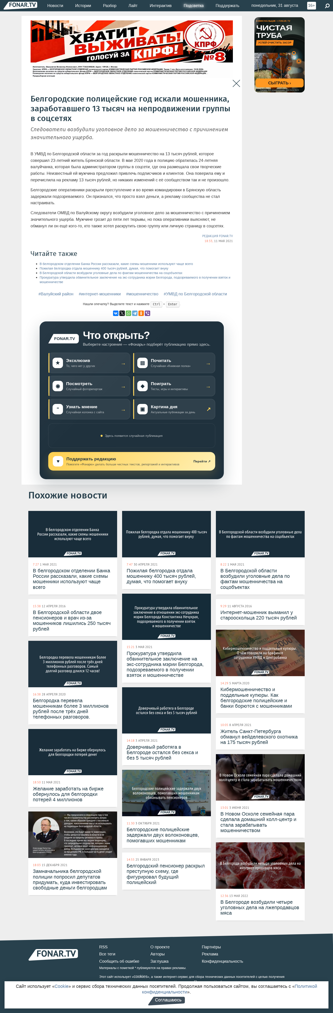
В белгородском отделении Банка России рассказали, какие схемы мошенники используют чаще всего (116, 264)
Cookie (61, 986)
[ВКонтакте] (115, 313)
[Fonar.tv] (20, 5)
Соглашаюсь (168, 1000)
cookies (140, 976)
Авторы (157, 954)
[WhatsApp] (128, 313)
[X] (122, 313)
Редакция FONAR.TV (217, 236)
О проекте (160, 947)
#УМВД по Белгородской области (195, 294)
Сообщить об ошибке (119, 961)
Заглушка (159, 961)
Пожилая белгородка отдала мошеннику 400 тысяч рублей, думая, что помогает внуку (104, 268)
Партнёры (211, 947)
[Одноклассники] (141, 313)
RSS (103, 947)
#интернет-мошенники (100, 294)
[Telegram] (135, 313)
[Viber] (147, 313)
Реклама (210, 954)
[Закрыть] (236, 83)
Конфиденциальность (222, 961)
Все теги (107, 954)
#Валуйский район (56, 294)
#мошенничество (142, 294)
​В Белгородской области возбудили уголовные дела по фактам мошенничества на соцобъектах (111, 273)
